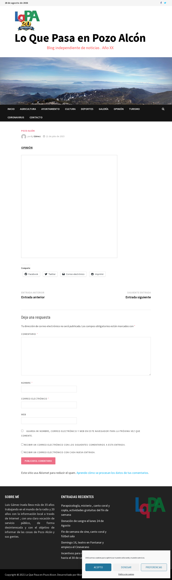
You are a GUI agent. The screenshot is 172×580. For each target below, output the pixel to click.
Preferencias (154, 567)
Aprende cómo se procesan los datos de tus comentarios (112, 473)
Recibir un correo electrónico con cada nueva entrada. (59, 452)
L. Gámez (36, 136)
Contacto (36, 117)
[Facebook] (161, 3)
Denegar (126, 567)
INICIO (11, 109)
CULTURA (70, 109)
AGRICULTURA (28, 109)
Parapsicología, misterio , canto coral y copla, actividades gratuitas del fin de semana (85, 510)
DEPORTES (87, 109)
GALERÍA (103, 109)
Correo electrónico (35, 398)
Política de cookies (126, 574)
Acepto (98, 567)
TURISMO (134, 109)
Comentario (29, 334)
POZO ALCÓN (28, 130)
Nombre (27, 382)
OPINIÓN (119, 109)
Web (23, 414)
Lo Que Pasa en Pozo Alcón (80, 37)
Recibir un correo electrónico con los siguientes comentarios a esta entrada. (74, 444)
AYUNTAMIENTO (50, 109)
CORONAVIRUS (16, 117)
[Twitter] (165, 3)
